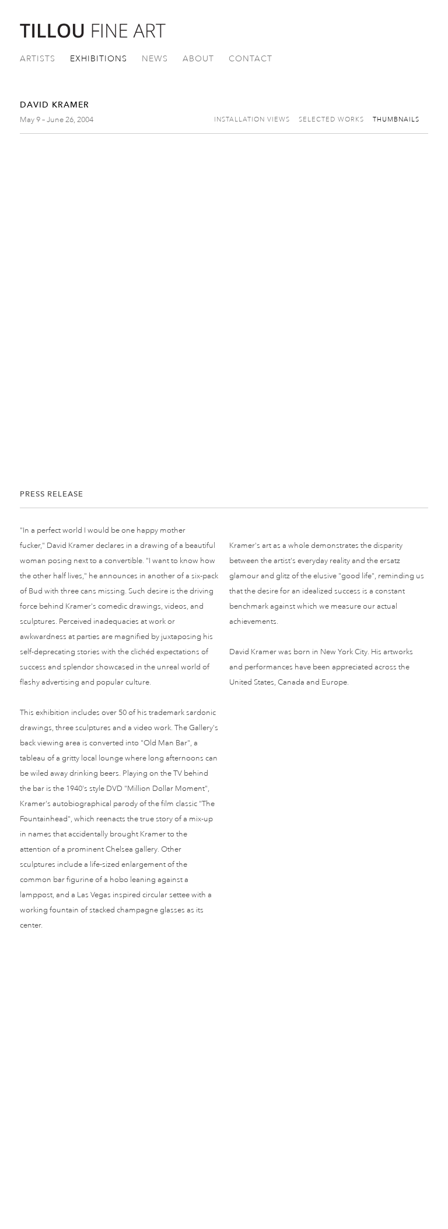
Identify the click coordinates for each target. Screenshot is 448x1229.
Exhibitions (98, 59)
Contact (250, 59)
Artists (37, 59)
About (198, 59)
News (155, 59)
